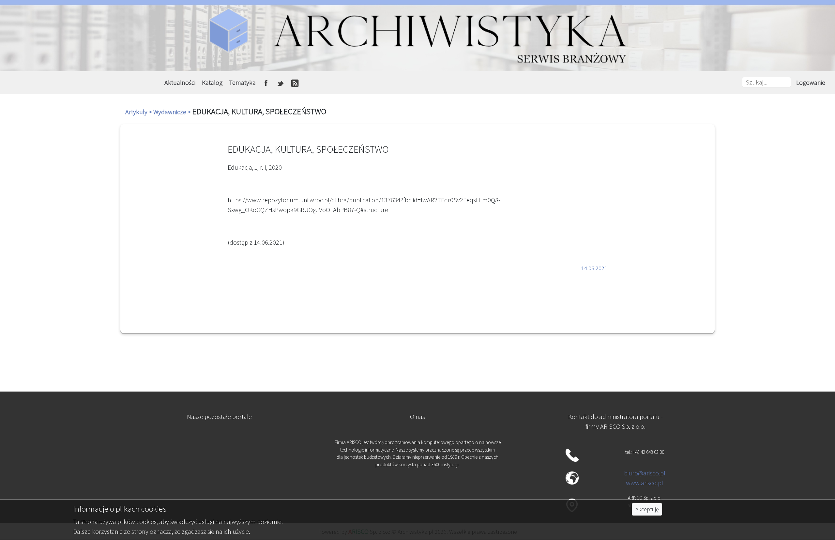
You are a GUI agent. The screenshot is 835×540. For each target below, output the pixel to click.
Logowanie (810, 82)
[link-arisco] (219, 478)
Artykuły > (139, 112)
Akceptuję (647, 509)
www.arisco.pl (644, 483)
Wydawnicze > (172, 112)
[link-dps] (219, 446)
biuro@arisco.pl (644, 473)
